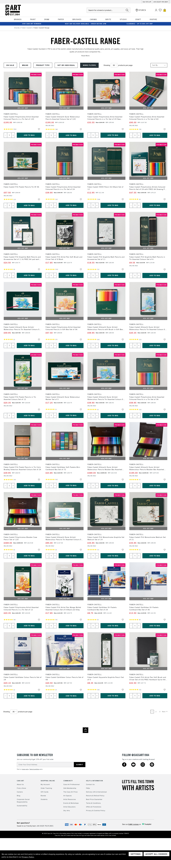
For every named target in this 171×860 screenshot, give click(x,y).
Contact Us (90, 784)
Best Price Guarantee (94, 799)
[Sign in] (156, 10)
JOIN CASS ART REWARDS (31, 23)
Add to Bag (29, 135)
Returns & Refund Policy (95, 795)
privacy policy (25, 769)
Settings (136, 854)
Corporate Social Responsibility (23, 800)
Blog (18, 795)
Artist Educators (69, 807)
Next (164, 711)
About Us (20, 784)
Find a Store (21, 788)
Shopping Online (48, 781)
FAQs (88, 788)
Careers (20, 792)
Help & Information (94, 781)
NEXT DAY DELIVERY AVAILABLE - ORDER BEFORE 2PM (85, 23)
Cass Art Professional (71, 784)
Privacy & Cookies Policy (95, 810)
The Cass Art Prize (70, 792)
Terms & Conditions (93, 803)
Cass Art (20, 781)
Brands (43, 795)
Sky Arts (66, 810)
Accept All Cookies (156, 854)
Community (68, 781)
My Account (45, 784)
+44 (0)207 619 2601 (160, 2)
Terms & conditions (34, 769)
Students (44, 799)
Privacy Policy (28, 857)
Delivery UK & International (96, 792)
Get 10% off (147, 2)
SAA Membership (69, 788)
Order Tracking (46, 788)
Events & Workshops (71, 803)
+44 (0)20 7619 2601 (45, 826)
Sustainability (22, 806)
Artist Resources (69, 799)
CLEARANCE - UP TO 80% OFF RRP (140, 23)
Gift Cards (44, 792)
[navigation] (54, 65)
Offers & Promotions (93, 807)
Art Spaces (67, 795)
